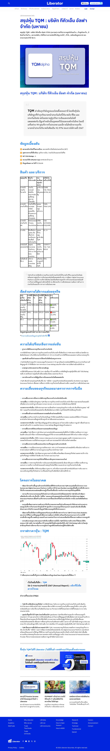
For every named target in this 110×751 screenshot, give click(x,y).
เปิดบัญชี (92, 9)
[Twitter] (32, 741)
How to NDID (60, 728)
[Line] (29, 741)
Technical (75, 726)
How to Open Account (60, 724)
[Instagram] (35, 741)
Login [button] (85, 9)
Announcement (93, 723)
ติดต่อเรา (77, 9)
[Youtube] (26, 741)
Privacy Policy (12, 748)
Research (75, 720)
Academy (11, 723)
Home (10, 720)
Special (74, 732)
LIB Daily (43, 720)
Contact (90, 726)
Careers (90, 720)
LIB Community (45, 726)
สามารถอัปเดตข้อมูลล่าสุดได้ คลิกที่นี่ (34, 336)
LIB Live (42, 723)
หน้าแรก (17, 9)
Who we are (28, 723)
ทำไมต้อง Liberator (34, 9)
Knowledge (59, 720)
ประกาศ (71, 9)
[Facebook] (23, 741)
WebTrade (11, 726)
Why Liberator (28, 720)
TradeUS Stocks (27, 732)
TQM (45, 582)
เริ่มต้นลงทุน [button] (24, 9)
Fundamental (76, 729)
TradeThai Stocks (28, 727)
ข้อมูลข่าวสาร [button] (55, 9)
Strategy (75, 723)
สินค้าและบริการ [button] (45, 9)
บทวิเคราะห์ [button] (64, 9)
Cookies (21, 748)
